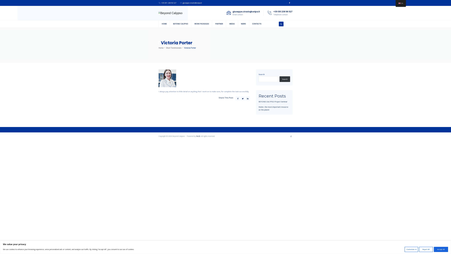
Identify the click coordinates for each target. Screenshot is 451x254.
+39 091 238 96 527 (168, 3)
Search (262, 74)
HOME (164, 24)
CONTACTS (256, 24)
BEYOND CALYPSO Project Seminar (273, 101)
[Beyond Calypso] (170, 13)
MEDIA (232, 24)
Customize (410, 249)
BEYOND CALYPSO (180, 24)
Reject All (426, 249)
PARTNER (219, 24)
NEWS (243, 24)
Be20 (198, 136)
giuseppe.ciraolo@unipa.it (192, 3)
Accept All (441, 249)
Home (161, 48)
